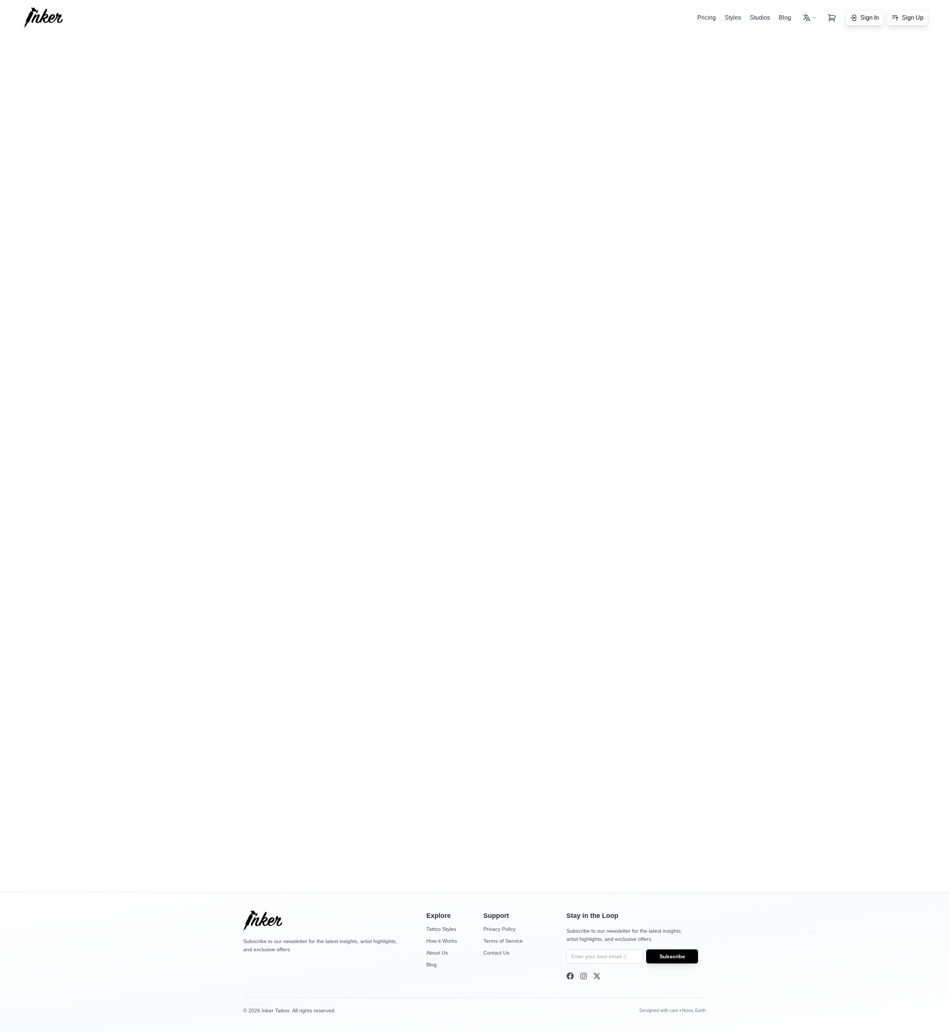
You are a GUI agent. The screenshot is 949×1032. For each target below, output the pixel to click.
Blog (785, 17)
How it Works (441, 941)
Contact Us (496, 953)
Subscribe (672, 956)
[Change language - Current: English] (809, 17)
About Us (437, 953)
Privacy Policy (499, 929)
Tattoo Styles (441, 929)
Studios (760, 17)
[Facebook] (570, 976)
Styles (733, 17)
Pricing (706, 17)
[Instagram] (583, 976)
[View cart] (831, 17)
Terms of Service (503, 941)
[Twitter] (597, 976)
